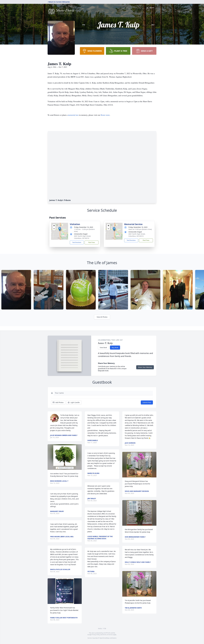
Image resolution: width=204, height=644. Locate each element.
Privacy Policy (96, 635)
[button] (59, 229)
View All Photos (102, 317)
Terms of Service (108, 635)
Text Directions (76, 242)
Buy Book (115, 347)
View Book (103, 347)
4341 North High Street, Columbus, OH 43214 (82, 237)
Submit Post (147, 402)
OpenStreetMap (104, 638)
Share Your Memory (145, 367)
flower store (105, 115)
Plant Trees (91, 242)
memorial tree (73, 115)
